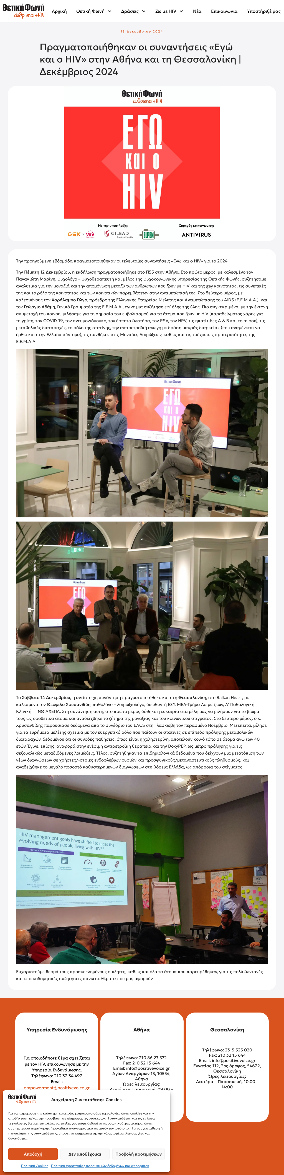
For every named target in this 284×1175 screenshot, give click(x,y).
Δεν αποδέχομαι (85, 1154)
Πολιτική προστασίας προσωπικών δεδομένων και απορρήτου (100, 1166)
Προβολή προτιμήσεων (138, 1154)
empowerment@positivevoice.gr (57, 1087)
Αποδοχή (33, 1154)
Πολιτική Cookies (34, 1166)
